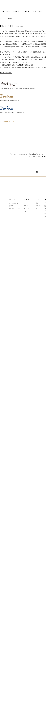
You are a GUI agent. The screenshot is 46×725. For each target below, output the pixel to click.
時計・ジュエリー (14, 209)
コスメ (26, 206)
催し (37, 203)
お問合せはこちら (8, 121)
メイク (26, 203)
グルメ (38, 206)
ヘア (25, 211)
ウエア (11, 206)
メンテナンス (28, 209)
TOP (1, 18)
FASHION (12, 199)
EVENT (38, 199)
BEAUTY (26, 199)
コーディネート (13, 203)
